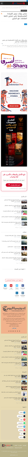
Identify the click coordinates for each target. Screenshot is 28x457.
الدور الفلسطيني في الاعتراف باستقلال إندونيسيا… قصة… (13, 206)
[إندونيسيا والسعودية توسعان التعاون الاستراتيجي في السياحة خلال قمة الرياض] (24, 388)
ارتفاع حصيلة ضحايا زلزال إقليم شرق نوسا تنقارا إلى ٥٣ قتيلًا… (11, 222)
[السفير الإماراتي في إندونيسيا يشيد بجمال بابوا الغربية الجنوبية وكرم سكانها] (24, 394)
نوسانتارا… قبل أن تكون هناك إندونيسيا (13, 235)
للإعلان (16, 445)
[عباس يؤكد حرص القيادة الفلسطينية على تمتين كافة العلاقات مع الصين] (14, 31)
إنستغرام (21, 430)
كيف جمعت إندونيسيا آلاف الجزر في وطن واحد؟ (11, 241)
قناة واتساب (20, 423)
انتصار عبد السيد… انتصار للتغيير (14, 247)
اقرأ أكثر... (14, 328)
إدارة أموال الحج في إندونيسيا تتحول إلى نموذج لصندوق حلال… (11, 217)
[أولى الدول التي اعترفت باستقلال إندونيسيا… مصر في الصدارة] (24, 212)
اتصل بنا (20, 445)
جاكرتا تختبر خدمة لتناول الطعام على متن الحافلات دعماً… (12, 375)
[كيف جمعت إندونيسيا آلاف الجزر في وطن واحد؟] (24, 243)
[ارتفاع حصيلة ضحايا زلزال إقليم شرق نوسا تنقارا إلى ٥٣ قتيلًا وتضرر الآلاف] (24, 224)
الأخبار (26, 24)
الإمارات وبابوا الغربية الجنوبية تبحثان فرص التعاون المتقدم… (12, 398)
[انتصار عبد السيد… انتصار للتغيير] (24, 248)
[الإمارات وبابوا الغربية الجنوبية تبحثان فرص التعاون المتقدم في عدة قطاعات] (24, 399)
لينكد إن (21, 412)
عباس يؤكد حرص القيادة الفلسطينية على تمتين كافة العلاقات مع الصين (14, 41)
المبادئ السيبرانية (18, 448)
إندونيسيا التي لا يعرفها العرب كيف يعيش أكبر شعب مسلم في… (11, 252)
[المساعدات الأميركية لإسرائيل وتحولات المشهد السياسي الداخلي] (24, 259)
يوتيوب (21, 419)
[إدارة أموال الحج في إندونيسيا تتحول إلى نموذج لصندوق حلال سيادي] (24, 218)
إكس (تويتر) (20, 416)
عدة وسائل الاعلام (9, 448)
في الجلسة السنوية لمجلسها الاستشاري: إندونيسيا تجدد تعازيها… (12, 200)
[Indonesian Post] (7, 445)
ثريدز (22, 433)
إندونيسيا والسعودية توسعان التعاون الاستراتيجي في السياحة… (13, 387)
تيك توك (21, 437)
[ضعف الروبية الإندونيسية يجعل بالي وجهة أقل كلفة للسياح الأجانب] (24, 382)
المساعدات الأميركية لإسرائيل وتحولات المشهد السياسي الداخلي (11, 258)
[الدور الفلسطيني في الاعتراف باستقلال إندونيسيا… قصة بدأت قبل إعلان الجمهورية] (24, 207)
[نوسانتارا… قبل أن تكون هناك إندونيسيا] (24, 237)
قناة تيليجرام (20, 426)
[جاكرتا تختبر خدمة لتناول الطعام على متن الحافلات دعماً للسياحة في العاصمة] (24, 377)
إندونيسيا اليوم (12, 455)
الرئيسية (24, 445)
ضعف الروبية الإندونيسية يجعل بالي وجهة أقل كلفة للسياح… (11, 381)
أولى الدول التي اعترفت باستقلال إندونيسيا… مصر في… (12, 211)
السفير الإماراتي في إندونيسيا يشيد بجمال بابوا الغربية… (11, 392)
